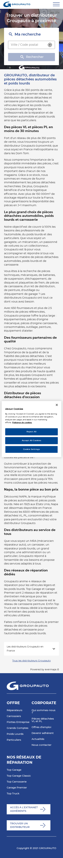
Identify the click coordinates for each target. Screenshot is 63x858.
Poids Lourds (15, 734)
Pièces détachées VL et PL (43, 720)
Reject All (31, 432)
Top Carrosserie (17, 781)
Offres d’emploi (41, 727)
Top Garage (14, 770)
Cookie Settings (31, 449)
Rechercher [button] (35, 57)
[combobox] (26, 45)
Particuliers (14, 740)
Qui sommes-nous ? (43, 711)
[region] (31, 429)
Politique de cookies (22, 422)
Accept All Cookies (31, 440)
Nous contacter (41, 745)
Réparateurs (14, 710)
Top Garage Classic (19, 776)
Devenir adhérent (43, 733)
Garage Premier (17, 787)
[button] (50, 45)
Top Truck (13, 793)
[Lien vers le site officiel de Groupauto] (16, 4)
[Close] (56, 405)
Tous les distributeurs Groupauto (31, 661)
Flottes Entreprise (18, 722)
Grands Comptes (17, 728)
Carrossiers (14, 716)
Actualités (38, 739)
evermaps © (52, 669)
